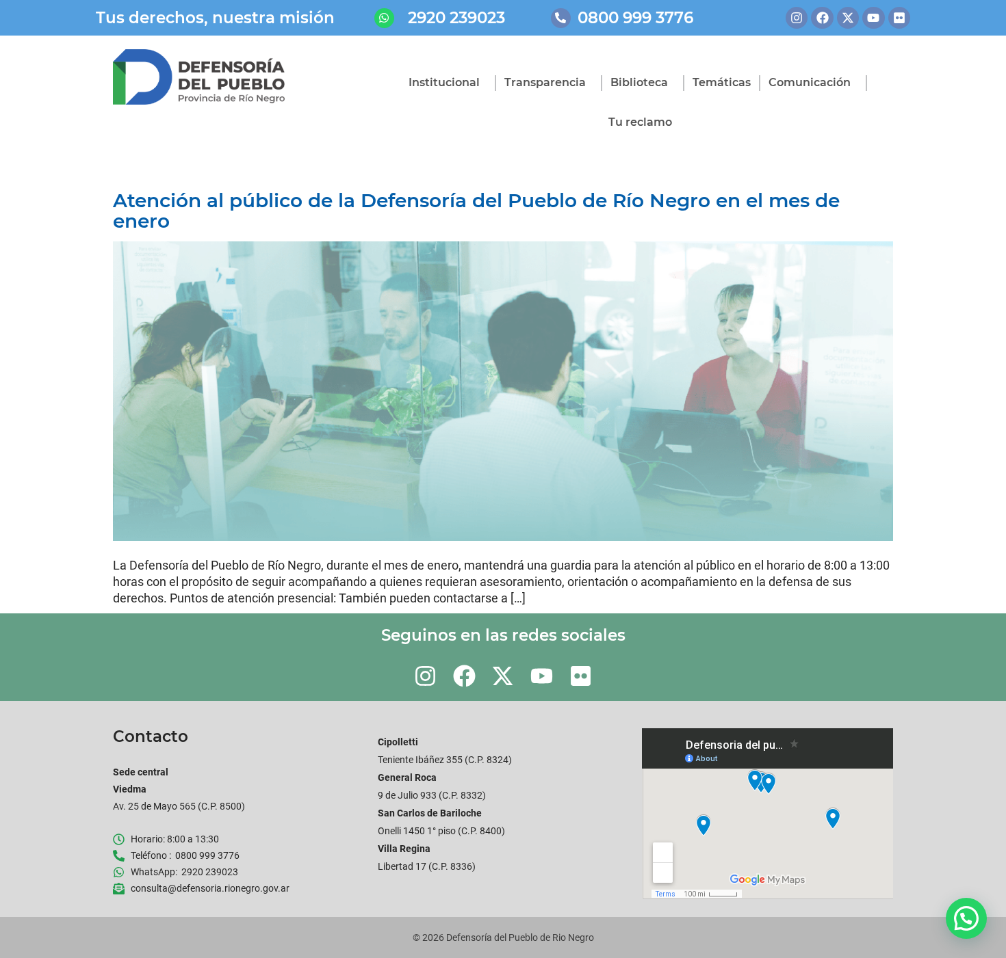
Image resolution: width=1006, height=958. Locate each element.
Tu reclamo (640, 122)
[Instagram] (797, 18)
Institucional (444, 82)
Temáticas (722, 82)
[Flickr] (899, 18)
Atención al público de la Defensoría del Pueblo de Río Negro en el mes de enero (476, 210)
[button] (966, 918)
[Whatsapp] (384, 18)
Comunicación (810, 82)
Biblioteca (639, 82)
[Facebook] (822, 18)
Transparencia (545, 82)
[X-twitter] (848, 18)
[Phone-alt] (561, 18)
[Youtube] (873, 18)
